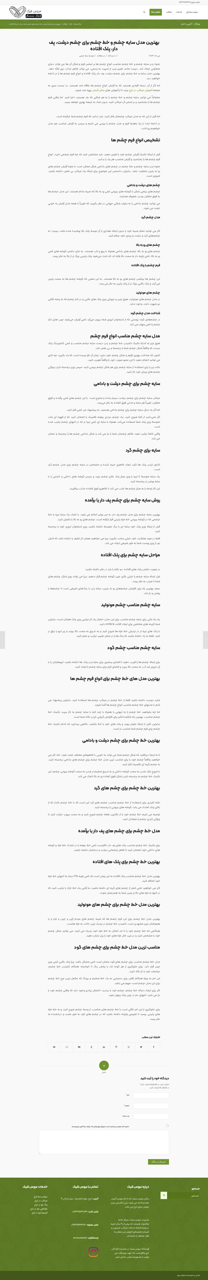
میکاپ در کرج (41, 1201)
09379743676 (78, 1225)
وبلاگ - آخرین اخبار (190, 24)
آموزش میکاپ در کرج (140, 90)
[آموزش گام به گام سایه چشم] (205, 640)
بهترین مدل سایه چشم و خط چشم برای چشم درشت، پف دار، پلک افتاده (104, 46)
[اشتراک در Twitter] (141, 1047)
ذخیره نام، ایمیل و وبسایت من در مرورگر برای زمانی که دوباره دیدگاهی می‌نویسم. (100, 1126)
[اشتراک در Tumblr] (91, 1047)
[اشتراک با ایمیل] (54, 1047)
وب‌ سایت (125, 1116)
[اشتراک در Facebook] (154, 1047)
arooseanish (80, 1238)
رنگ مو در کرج (40, 1205)
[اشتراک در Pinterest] (116, 1047)
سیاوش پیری (181, 1275)
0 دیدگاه (111, 56)
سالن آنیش (98, 90)
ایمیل (126, 1105)
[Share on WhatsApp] (129, 1047)
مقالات (100, 56)
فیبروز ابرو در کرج (39, 1213)
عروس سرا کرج (40, 1197)
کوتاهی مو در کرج (38, 1209)
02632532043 (79, 1212)
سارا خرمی (83, 56)
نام (127, 1095)
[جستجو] (144, 12)
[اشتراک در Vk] (79, 1047)
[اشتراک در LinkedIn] (104, 1047)
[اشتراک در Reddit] (67, 1047)
